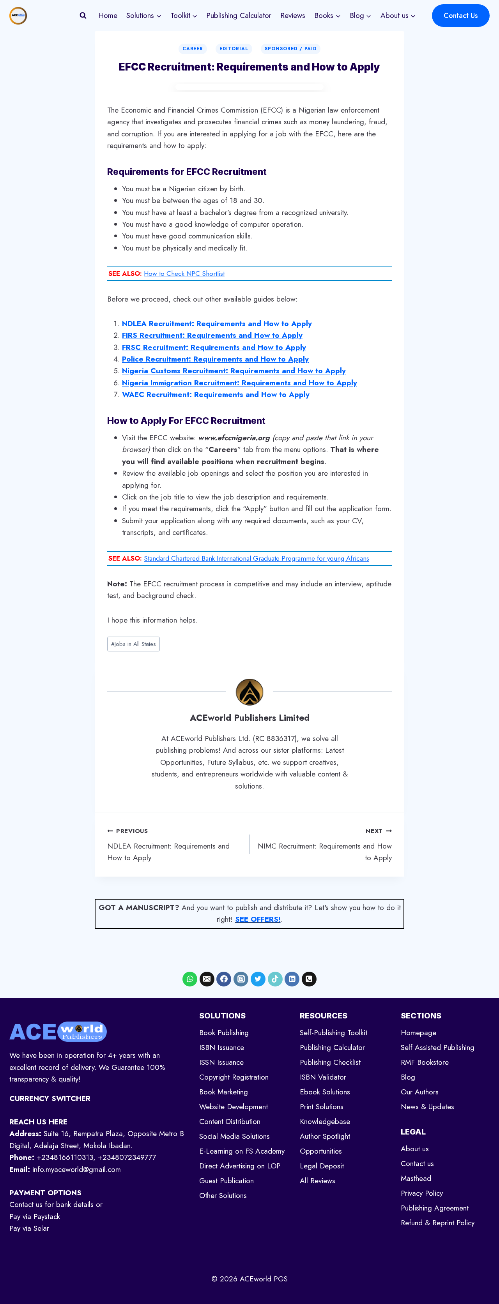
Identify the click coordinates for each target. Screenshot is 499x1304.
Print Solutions (321, 1106)
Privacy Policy (422, 1193)
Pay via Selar (29, 1228)
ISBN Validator (323, 1077)
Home (107, 15)
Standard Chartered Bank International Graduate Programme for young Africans (256, 558)
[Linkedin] (292, 979)
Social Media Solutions (234, 1136)
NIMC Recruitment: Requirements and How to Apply (325, 845)
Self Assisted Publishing (437, 1047)
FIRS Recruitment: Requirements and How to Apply (212, 335)
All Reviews (317, 1180)
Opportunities (321, 1151)
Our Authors (420, 1092)
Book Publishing (224, 1032)
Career (192, 48)
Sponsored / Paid (291, 48)
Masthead (416, 1178)
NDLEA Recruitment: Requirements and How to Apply (168, 845)
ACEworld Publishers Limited (250, 717)
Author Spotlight (325, 1136)
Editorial (233, 48)
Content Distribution (229, 1121)
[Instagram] (241, 979)
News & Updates (427, 1106)
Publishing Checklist (330, 1062)
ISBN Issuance (221, 1047)
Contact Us (461, 16)
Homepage (418, 1032)
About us (415, 1148)
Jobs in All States (133, 644)
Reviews (292, 15)
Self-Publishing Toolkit (333, 1032)
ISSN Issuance (221, 1062)
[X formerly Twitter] (258, 979)
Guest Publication (226, 1180)
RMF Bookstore (425, 1062)
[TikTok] (275, 979)
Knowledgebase (325, 1121)
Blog (408, 1077)
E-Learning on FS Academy (242, 1151)
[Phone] (309, 979)
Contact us (417, 1163)
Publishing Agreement (435, 1208)
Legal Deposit (322, 1166)
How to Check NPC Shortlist (184, 273)
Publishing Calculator (238, 15)
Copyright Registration (234, 1077)
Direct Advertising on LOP (240, 1166)
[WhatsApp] (189, 979)
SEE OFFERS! (258, 919)
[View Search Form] (83, 16)
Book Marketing (223, 1092)
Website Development (233, 1106)
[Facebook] (223, 979)
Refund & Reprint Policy (437, 1223)
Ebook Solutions (325, 1092)
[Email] (207, 979)
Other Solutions (223, 1195)
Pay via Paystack (34, 1216)
